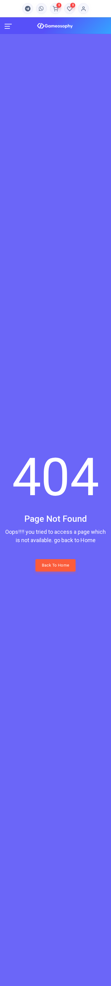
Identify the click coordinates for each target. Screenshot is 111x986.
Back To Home (55, 565)
